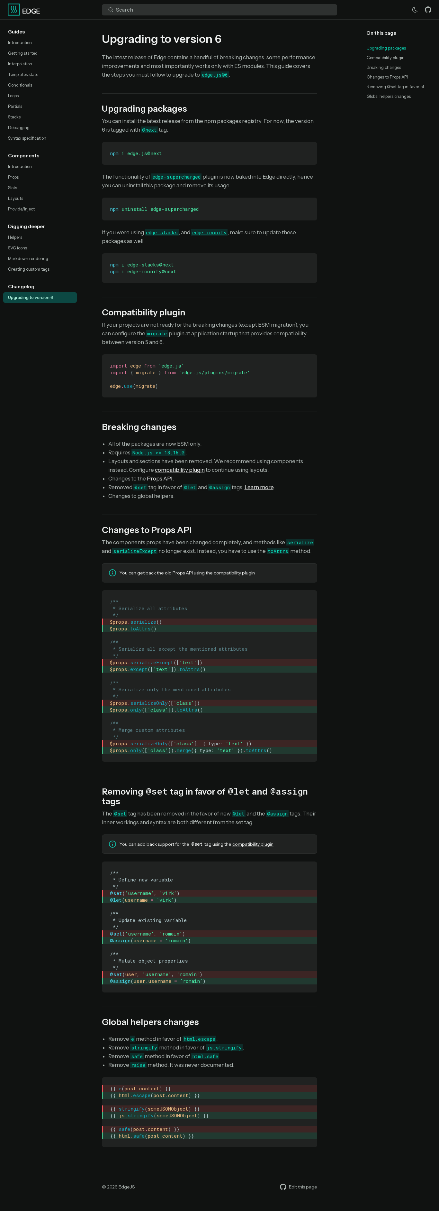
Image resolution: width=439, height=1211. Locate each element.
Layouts (15, 198)
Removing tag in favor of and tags (399, 86)
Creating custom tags (28, 269)
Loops (13, 95)
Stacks (14, 116)
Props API (160, 478)
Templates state (23, 74)
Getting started (23, 53)
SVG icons (17, 247)
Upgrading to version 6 (30, 297)
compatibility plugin (180, 470)
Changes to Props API (387, 76)
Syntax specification (27, 138)
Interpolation (20, 63)
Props (13, 177)
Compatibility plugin (386, 57)
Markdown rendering (28, 258)
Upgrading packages (386, 48)
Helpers (15, 237)
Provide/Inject (21, 208)
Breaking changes (384, 67)
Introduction (20, 42)
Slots (12, 187)
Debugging (19, 127)
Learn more (259, 487)
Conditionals (20, 85)
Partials (15, 106)
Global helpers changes (389, 96)
